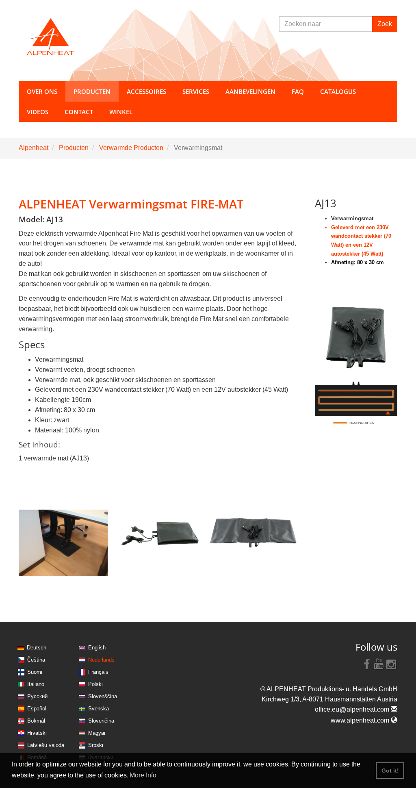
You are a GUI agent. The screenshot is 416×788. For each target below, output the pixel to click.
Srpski (95, 745)
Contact (79, 112)
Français (98, 672)
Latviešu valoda (45, 745)
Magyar (97, 733)
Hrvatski (37, 733)
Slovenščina (102, 696)
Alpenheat (33, 147)
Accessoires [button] (146, 91)
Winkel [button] (120, 112)
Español (36, 709)
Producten (74, 147)
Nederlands (101, 660)
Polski (95, 684)
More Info (143, 775)
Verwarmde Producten (131, 147)
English (97, 648)
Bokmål (36, 721)
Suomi (34, 672)
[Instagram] (391, 664)
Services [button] (195, 91)
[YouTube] (379, 664)
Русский (37, 696)
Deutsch (36, 648)
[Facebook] (367, 664)
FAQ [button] (298, 91)
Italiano (35, 684)
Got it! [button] (390, 770)
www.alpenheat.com (361, 720)
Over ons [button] (42, 91)
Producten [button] (92, 91)
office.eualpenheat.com (353, 709)
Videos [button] (37, 112)
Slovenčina (101, 721)
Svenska (98, 709)
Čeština (36, 660)
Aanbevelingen (250, 91)
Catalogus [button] (338, 91)
